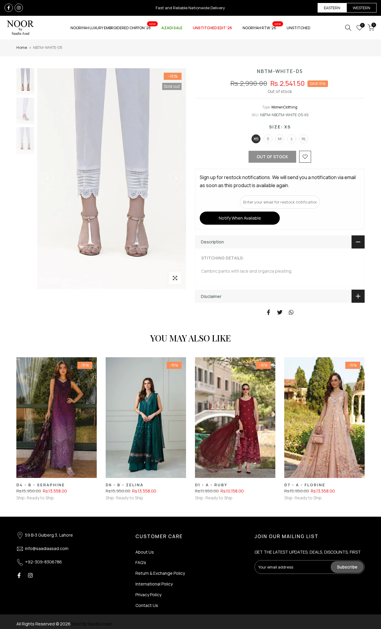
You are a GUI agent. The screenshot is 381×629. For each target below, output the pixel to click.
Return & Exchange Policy (160, 573)
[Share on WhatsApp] (291, 312)
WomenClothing (284, 107)
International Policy (154, 584)
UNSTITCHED (298, 27)
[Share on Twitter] (279, 312)
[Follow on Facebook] (8, 8)
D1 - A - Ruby (211, 484)
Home (21, 47)
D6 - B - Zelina (124, 484)
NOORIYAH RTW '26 (262, 27)
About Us (144, 552)
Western (361, 7)
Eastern (332, 7)
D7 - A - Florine (304, 484)
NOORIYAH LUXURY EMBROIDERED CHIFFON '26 (113, 27)
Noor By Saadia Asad (91, 624)
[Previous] (48, 178)
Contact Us (146, 605)
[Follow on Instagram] (19, 8)
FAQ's (140, 562)
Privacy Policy (148, 594)
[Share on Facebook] (268, 312)
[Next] (176, 178)
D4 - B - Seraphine (40, 484)
